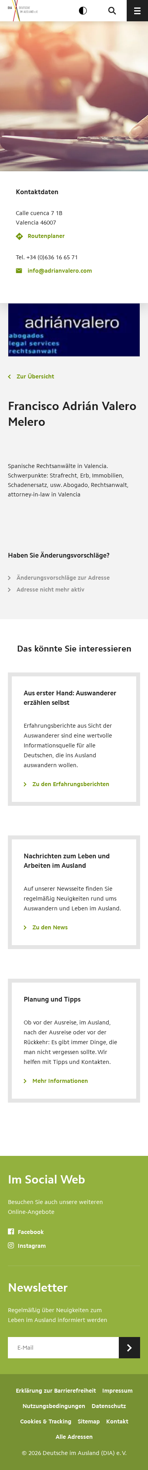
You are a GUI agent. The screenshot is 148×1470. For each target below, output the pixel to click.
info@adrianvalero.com (60, 270)
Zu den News (50, 927)
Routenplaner (46, 236)
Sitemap (89, 1421)
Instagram (31, 1245)
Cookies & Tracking (45, 1421)
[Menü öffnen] (137, 10)
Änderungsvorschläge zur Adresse (63, 577)
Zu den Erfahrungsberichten (70, 784)
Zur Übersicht (35, 376)
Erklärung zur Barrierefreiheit (56, 1390)
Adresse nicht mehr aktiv (50, 589)
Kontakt (117, 1421)
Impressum (117, 1390)
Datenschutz (109, 1406)
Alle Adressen (74, 1436)
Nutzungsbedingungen (53, 1406)
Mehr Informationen (60, 1080)
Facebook (30, 1232)
